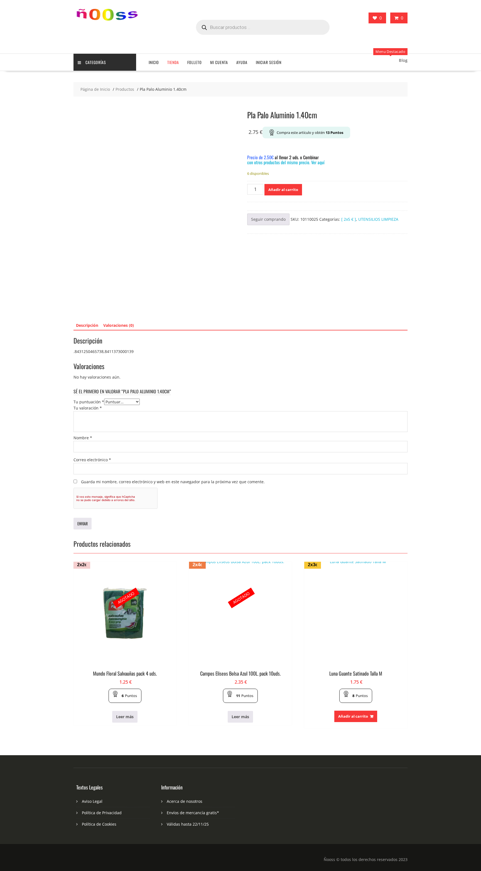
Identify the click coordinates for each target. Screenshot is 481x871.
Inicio (154, 62)
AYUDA (241, 62)
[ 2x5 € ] (348, 219)
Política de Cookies (99, 824)
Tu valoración (87, 408)
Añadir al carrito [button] (353, 716)
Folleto (194, 62)
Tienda (173, 62)
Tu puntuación (88, 401)
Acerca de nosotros (184, 801)
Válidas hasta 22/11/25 (188, 824)
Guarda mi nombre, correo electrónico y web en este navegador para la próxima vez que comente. (173, 481)
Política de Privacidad (102, 812)
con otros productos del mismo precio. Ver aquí (286, 162)
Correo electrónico (92, 459)
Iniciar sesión (268, 62)
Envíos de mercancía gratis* (193, 812)
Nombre (82, 437)
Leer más (125, 716)
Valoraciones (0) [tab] (118, 325)
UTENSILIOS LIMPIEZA (378, 219)
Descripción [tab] (87, 325)
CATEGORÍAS (95, 62)
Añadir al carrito (283, 189)
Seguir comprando (268, 219)
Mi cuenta (219, 62)
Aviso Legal (92, 801)
